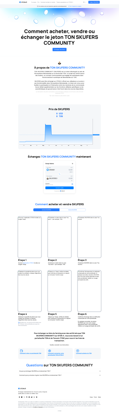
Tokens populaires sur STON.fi (64, 2)
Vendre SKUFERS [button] (72, 210)
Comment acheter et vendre (48, 2)
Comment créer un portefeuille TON (30, 353)
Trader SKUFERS (94, 2)
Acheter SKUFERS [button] (46, 210)
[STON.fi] (23, 2)
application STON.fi (28, 263)
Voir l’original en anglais (75, 6)
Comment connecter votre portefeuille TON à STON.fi (56, 354)
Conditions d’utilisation (38, 407)
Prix (38, 2)
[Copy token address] (50, 96)
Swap (91, 397)
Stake (99, 397)
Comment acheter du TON (84, 353)
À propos (33, 2)
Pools (95, 397)
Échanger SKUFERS (59, 49)
